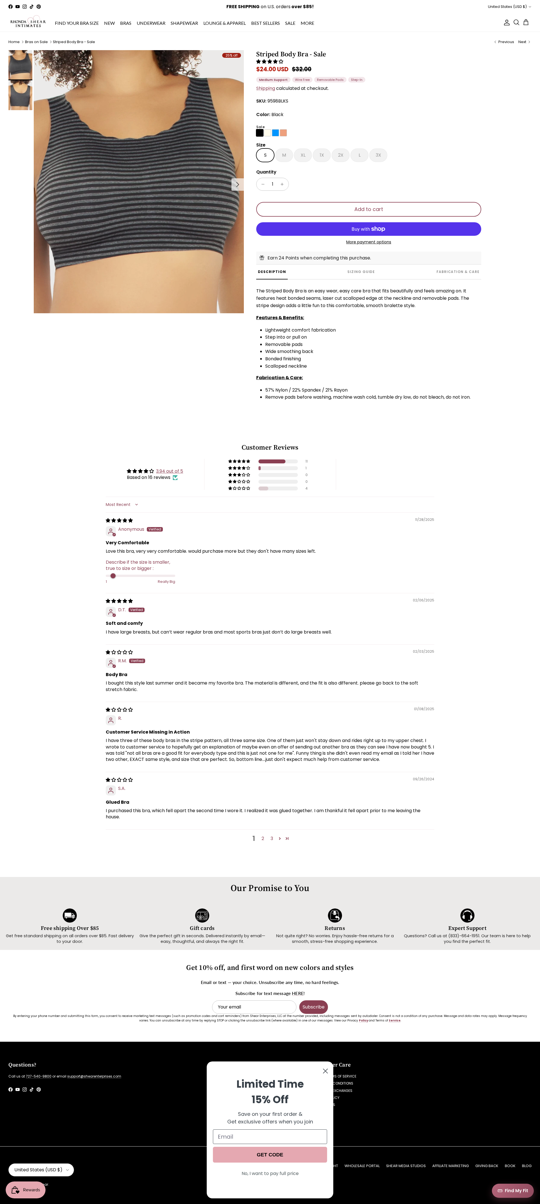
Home (14, 42)
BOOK (510, 1166)
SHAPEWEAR (184, 23)
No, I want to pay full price (270, 1173)
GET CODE (270, 1155)
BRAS (125, 23)
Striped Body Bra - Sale (74, 42)
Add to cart (368, 209)
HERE (297, 993)
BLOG (527, 1166)
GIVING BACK (486, 1166)
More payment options (368, 242)
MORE (307, 23)
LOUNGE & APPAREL (224, 23)
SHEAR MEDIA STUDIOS (406, 1166)
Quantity (266, 172)
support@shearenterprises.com (94, 1076)
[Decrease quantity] (261, 184)
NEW (109, 23)
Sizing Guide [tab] (361, 271)
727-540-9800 (38, 1076)
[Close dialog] (325, 1071)
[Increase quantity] (284, 184)
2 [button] (263, 838)
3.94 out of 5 (169, 471)
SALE (290, 23)
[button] (269, 61)
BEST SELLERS (265, 23)
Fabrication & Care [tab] (458, 271)
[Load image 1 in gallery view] (139, 181)
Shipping (265, 88)
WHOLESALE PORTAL (362, 1166)
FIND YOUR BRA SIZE (77, 23)
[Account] (505, 22)
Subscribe (314, 1007)
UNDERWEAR (151, 23)
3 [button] (272, 838)
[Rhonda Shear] (28, 22)
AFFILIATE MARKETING (450, 1166)
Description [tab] (272, 271)
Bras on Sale (36, 42)
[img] (119, 520)
